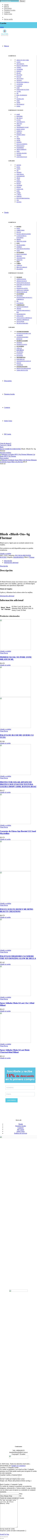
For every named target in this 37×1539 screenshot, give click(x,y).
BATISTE (18, 165)
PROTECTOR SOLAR (21, 292)
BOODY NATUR (20, 129)
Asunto (21, 1498)
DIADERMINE (20, 147)
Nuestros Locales (9, 10)
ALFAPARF (19, 185)
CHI (17, 170)
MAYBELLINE (20, 98)
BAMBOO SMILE (20, 134)
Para (20, 1494)
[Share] (3, 1536)
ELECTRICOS (19, 303)
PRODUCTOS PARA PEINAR (23, 368)
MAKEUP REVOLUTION (22, 89)
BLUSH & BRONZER (23, 555)
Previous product (5, 452)
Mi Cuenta (7, 434)
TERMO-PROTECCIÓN (22, 370)
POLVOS (18, 232)
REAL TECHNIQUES (21, 95)
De (20, 1496)
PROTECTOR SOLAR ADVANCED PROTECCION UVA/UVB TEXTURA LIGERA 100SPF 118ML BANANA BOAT (18, 784)
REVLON (18, 76)
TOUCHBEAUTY (20, 121)
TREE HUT (19, 123)
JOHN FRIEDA (20, 174)
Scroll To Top (4, 1534)
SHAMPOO (19, 342)
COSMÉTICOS (9, 449)
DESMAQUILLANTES (22, 288)
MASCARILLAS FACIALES (23, 284)
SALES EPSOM (20, 321)
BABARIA (18, 142)
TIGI (17, 200)
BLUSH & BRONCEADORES (23, 234)
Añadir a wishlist (5, 553)
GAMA (18, 179)
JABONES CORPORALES (22, 319)
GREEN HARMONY (21, 149)
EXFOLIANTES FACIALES (23, 282)
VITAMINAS (19, 364)
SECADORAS (19, 351)
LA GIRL (18, 91)
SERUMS (18, 363)
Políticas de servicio (20, 1133)
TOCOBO (18, 155)
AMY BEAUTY (20, 63)
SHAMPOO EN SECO (21, 344)
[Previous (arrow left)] (1, 1538)
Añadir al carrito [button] (5, 665)
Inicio (2, 449)
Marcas (6, 6)
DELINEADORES (20, 245)
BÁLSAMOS (19, 269)
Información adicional (11, 562)
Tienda (6, 5)
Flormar (31, 557)
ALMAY (18, 62)
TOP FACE (19, 80)
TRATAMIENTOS (20, 258)
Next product (4, 458)
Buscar (22, 1)
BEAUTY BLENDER (21, 254)
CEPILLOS (19, 348)
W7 (17, 97)
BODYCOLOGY (20, 145)
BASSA (18, 167)
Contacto (7, 12)
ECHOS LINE (19, 189)
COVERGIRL (19, 69)
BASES (18, 228)
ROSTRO (17, 449)
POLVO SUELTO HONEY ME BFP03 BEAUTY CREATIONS (16, 910)
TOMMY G (19, 131)
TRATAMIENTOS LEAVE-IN (23, 361)
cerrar (2, 27)
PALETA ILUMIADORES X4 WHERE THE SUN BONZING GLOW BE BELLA (18, 957)
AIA (17, 136)
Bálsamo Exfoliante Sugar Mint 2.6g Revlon (18, 461)
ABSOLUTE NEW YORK (22, 60)
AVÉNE (18, 140)
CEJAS (18, 250)
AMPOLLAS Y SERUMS (22, 290)
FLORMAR (19, 86)
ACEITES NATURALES (22, 306)
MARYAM (18, 196)
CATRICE (18, 67)
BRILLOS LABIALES (21, 267)
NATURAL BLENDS (21, 153)
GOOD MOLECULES (21, 156)
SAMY (18, 100)
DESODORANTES (20, 314)
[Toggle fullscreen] (5, 1536)
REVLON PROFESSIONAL (23, 198)
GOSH (18, 87)
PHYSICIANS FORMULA (22, 82)
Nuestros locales (9, 394)
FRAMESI (18, 172)
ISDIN (18, 151)
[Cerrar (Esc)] (1, 1536)
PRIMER (18, 239)
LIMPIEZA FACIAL (21, 279)
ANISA (18, 138)
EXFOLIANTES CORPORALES (24, 317)
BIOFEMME (19, 116)
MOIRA (18, 106)
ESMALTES (19, 259)
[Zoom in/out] (7, 1536)
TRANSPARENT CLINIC (22, 127)
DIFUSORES (19, 295)
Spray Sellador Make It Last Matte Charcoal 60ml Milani (14, 1051)
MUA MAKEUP (20, 104)
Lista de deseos (5, 443)
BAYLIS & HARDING (21, 144)
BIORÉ (18, 114)
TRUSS (18, 178)
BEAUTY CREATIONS (22, 65)
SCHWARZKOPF (20, 176)
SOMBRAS (19, 246)
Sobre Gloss (8, 14)
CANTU (18, 168)
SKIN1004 (19, 132)
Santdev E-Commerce (18, 1466)
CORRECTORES (20, 230)
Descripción (8, 561)
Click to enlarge (5, 529)
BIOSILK (18, 187)
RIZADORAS (19, 355)
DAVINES (18, 202)
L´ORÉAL (18, 194)
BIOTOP (18, 183)
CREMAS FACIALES (21, 281)
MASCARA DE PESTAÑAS (23, 248)
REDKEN (18, 181)
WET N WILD (19, 78)
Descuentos (8, 8)
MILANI (18, 73)
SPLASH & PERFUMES (22, 323)
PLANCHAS (19, 353)
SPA (17, 301)
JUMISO (18, 125)
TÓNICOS (18, 286)
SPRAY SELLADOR (21, 241)
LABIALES (19, 265)
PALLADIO (19, 74)
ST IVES (18, 120)
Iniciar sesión (8, 19)
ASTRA (18, 102)
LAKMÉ (18, 192)
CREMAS (18, 308)
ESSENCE (18, 71)
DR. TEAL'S (19, 118)
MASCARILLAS (20, 359)
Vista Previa (4, 653)
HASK (18, 191)
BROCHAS (19, 256)
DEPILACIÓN (19, 316)
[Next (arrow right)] (3, 1538)
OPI (17, 93)
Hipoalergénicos (18, 557)
